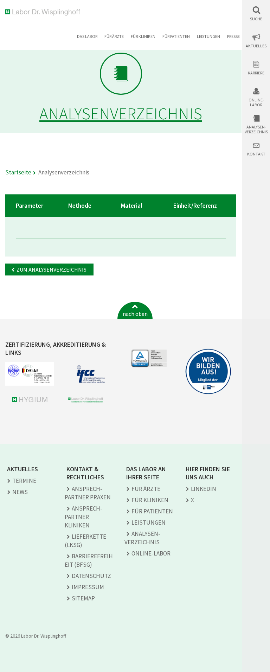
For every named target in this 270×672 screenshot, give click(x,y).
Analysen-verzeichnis (256, 129)
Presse (233, 36)
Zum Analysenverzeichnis (51, 269)
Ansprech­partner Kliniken (83, 517)
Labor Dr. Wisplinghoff (44, 12)
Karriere (256, 73)
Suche (256, 18)
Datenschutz (91, 576)
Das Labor (87, 36)
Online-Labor (256, 102)
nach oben (135, 313)
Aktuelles (256, 46)
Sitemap (83, 598)
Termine (24, 481)
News (20, 492)
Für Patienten (176, 36)
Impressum (88, 587)
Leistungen (208, 36)
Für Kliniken (143, 36)
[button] (256, 13)
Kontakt (256, 154)
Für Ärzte (114, 36)
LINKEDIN (203, 489)
